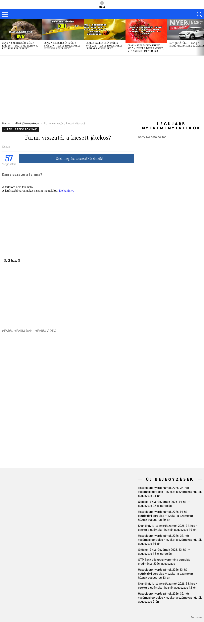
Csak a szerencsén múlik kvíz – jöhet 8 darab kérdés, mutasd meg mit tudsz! (146, 48)
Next (202, 37)
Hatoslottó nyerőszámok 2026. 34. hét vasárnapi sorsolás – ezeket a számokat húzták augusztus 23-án (170, 492)
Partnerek (196, 617)
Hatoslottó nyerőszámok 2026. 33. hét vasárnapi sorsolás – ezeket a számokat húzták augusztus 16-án (170, 540)
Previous (2, 37)
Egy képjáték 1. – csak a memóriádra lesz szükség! (186, 44)
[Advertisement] (102, 86)
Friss (102, 6)
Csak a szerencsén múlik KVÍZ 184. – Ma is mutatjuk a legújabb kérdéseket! (20, 46)
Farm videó (46, 331)
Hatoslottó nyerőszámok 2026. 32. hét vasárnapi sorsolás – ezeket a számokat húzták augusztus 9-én (170, 597)
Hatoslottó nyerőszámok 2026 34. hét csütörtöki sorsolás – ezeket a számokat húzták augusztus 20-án (165, 516)
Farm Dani (24, 331)
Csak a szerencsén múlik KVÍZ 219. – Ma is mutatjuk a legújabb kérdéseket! (62, 46)
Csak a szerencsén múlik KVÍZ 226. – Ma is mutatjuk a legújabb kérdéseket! (104, 46)
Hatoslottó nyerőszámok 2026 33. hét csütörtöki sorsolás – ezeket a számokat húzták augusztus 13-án (165, 573)
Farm (8, 331)
